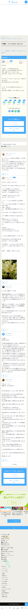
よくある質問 (4, 581)
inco (9, 286)
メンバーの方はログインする (14, 123)
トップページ (4, 568)
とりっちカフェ (5, 577)
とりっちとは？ (5, 570)
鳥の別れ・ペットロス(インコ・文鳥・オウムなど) (11, 38)
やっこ (6, 61)
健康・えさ (5, 540)
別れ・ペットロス (6, 553)
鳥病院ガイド (4, 575)
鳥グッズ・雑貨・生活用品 (8, 547)
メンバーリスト (5, 572)
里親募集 (5, 561)
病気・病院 (5, 542)
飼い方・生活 (5, 538)
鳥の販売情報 (5, 549)
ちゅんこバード (11, 153)
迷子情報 (5, 557)
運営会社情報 (4, 596)
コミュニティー (5, 585)
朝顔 (9, 333)
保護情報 (5, 559)
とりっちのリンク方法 (6, 589)
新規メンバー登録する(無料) (14, 129)
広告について (4, 594)
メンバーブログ (5, 579)
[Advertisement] (14, 20)
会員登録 (3, 587)
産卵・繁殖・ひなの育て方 (8, 551)
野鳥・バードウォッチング (8, 555)
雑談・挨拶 (5, 536)
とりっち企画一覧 (14, 521)
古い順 (8, 146)
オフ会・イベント (6, 545)
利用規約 (3, 590)
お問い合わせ (4, 583)
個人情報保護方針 (5, 592)
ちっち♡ (10, 379)
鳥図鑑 (3, 573)
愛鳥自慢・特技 (6, 544)
